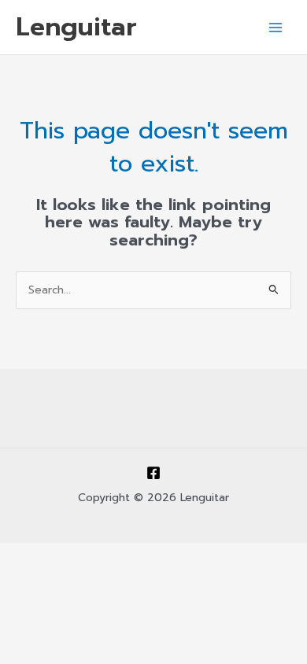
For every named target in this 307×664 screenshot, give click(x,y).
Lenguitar (76, 27)
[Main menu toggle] (276, 27)
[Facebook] (153, 473)
